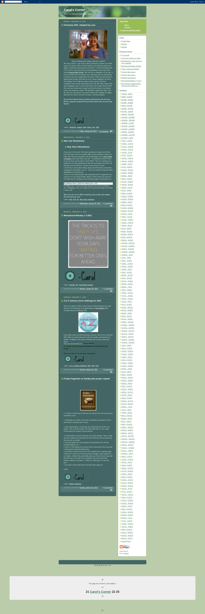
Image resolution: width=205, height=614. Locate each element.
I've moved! (125, 55)
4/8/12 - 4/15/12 (126, 375)
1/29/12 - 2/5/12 (126, 357)
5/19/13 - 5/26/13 (127, 503)
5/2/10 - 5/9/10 (126, 190)
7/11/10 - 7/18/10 (127, 220)
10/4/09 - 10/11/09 (127, 114)
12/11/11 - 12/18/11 (127, 340)
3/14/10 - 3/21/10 (127, 170)
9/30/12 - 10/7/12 (127, 433)
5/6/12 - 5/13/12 (126, 386)
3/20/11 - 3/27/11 (127, 275)
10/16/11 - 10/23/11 (127, 325)
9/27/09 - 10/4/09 (127, 112)
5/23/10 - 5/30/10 (127, 199)
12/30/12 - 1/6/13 (127, 454)
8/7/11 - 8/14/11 (126, 304)
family (89, 127)
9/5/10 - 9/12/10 (126, 237)
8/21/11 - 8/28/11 (127, 310)
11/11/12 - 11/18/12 (127, 448)
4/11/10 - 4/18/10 (127, 182)
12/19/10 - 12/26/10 (128, 252)
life (78, 199)
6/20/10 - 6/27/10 (127, 211)
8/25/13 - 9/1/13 (126, 538)
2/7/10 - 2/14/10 (126, 155)
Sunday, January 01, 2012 (89, 369)
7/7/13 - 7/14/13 (126, 521)
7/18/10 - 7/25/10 (127, 223)
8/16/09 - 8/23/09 (127, 100)
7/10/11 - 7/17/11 (127, 293)
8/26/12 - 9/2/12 (126, 419)
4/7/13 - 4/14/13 (126, 492)
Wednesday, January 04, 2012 (90, 203)
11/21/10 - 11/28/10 (127, 246)
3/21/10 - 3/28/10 (127, 173)
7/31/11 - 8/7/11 (126, 301)
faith (84, 127)
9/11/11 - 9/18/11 (127, 319)
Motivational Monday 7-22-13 (131, 81)
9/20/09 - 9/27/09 (127, 109)
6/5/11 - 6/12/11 (126, 278)
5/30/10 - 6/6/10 (126, 202)
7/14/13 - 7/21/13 (127, 524)
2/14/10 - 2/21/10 (127, 158)
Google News (125, 41)
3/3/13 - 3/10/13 (126, 477)
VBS (97, 127)
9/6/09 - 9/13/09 (126, 106)
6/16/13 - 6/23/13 (127, 512)
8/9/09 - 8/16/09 (126, 97)
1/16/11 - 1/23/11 (127, 264)
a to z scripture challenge (77, 366)
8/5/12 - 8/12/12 (126, 416)
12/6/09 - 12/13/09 (127, 132)
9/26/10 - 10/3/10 (127, 240)
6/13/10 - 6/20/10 (127, 208)
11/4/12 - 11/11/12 (127, 445)
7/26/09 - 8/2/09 (126, 94)
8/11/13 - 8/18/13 (127, 532)
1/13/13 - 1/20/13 (127, 459)
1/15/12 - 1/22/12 (127, 351)
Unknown (127, 27)
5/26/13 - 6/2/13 (126, 506)
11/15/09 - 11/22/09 (127, 126)
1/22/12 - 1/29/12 (127, 354)
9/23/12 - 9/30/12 (127, 430)
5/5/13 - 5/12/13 (126, 497)
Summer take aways (128, 72)
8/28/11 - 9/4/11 (126, 313)
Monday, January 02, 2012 (89, 289)
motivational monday (86, 285)
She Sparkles (100, 308)
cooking (79, 127)
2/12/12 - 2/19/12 (127, 363)
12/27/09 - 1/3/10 (127, 138)
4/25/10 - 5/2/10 (126, 188)
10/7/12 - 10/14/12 (127, 436)
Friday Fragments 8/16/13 (130, 69)
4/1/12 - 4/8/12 (126, 372)
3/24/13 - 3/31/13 (127, 486)
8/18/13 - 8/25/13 (127, 535)
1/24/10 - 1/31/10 (127, 149)
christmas (72, 127)
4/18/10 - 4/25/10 (127, 185)
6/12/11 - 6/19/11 (127, 281)
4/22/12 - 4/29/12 (127, 380)
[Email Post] (111, 131)
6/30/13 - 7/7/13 (126, 518)
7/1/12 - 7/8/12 (126, 410)
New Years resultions (87, 199)
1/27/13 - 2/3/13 (126, 462)
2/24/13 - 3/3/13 (126, 474)
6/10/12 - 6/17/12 (127, 401)
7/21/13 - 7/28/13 (127, 527)
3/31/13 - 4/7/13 (126, 489)
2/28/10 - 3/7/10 (126, 164)
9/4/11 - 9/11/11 (126, 316)
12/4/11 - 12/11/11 (127, 337)
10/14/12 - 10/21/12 (128, 439)
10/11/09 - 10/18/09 (128, 117)
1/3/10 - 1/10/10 (126, 141)
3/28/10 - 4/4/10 (126, 176)
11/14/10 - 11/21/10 (127, 243)
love (93, 127)
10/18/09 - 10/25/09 (128, 120)
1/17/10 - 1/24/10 (127, 147)
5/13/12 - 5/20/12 (127, 389)
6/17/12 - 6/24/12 (127, 404)
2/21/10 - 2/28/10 (127, 161)
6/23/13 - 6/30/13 (127, 515)
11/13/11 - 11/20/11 (127, 328)
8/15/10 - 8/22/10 (127, 234)
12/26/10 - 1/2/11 (127, 255)
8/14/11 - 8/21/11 (127, 307)
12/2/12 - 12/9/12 (127, 451)
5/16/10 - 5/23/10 (127, 196)
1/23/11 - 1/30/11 (127, 266)
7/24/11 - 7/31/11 (127, 299)
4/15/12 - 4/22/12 (127, 378)
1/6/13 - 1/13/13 (126, 456)
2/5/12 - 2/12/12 (126, 360)
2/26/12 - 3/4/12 (126, 369)
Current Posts (126, 541)
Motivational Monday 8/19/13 (131, 66)
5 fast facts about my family (131, 58)
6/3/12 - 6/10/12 (126, 398)
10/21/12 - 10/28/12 (128, 442)
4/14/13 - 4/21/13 (127, 495)
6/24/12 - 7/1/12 (126, 407)
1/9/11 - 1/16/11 (126, 261)
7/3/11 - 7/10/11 (126, 290)
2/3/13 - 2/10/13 (126, 465)
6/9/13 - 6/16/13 (126, 509)
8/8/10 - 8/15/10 (126, 231)
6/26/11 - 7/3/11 (126, 287)
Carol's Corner (100, 591)
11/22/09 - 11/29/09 (127, 129)
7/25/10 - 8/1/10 (126, 225)
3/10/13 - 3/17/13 (127, 480)
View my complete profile (130, 30)
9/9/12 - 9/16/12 (126, 424)
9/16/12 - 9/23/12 (127, 427)
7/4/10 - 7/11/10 (126, 217)
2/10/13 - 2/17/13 (127, 468)
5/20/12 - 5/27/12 (127, 392)
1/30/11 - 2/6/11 (126, 269)
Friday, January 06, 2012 (88, 131)
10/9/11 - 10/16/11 (127, 322)
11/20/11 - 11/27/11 (127, 331)
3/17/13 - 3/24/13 (127, 483)
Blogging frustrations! (128, 78)
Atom (126, 553)
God (74, 199)
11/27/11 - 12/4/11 (127, 334)
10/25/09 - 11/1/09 (127, 123)
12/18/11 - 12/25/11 (127, 342)
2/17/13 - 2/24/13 (127, 471)
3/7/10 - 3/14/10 (126, 167)
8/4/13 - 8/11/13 (126, 530)
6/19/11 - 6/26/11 (127, 284)
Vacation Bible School (75, 72)
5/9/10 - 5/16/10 (126, 193)
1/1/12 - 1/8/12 (126, 345)
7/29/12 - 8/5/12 (126, 413)
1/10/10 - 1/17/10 (127, 144)
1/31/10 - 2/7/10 (126, 152)
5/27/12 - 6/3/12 (126, 395)
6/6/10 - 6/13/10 (126, 205)
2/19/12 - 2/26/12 (127, 366)
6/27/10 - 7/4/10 (126, 214)
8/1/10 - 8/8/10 (126, 228)
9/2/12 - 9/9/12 (126, 421)
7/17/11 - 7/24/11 (127, 296)
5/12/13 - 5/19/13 (127, 500)
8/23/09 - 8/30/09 (127, 103)
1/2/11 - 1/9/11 (126, 258)
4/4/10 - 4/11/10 (126, 179)
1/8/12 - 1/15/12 (126, 348)
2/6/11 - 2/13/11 (126, 272)
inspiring (72, 285)
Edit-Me (124, 44)
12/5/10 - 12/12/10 (127, 249)
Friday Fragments (75, 484)
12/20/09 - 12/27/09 (128, 135)
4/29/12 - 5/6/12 (126, 383)
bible (89, 366)
